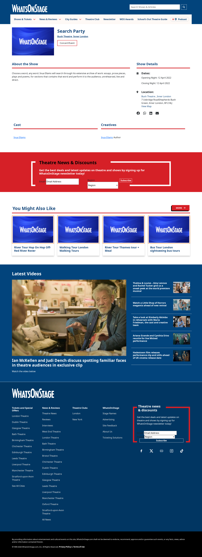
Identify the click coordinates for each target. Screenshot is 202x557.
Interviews (47, 425)
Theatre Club (92, 19)
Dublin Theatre (19, 422)
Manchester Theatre (22, 470)
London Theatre (20, 416)
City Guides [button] (71, 19)
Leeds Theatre (19, 458)
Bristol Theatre (50, 455)
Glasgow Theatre (21, 428)
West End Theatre (51, 431)
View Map (146, 106)
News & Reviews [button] (48, 19)
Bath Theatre (18, 434)
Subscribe (126, 180)
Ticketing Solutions (112, 437)
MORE (179, 207)
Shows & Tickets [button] (23, 19)
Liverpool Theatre (21, 464)
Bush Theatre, (65, 36)
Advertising (108, 419)
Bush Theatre (148, 96)
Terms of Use (79, 547)
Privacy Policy (65, 547)
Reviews (46, 419)
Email (42, 181)
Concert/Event (67, 43)
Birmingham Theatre (23, 440)
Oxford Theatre (50, 504)
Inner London (80, 36)
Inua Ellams (20, 137)
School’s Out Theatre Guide (152, 19)
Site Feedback (110, 425)
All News (46, 519)
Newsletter (109, 19)
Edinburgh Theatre (22, 452)
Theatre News (49, 413)
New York (77, 419)
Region (91, 180)
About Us (107, 431)
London (76, 413)
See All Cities (18, 485)
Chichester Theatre (22, 446)
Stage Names (109, 413)
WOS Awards (127, 19)
